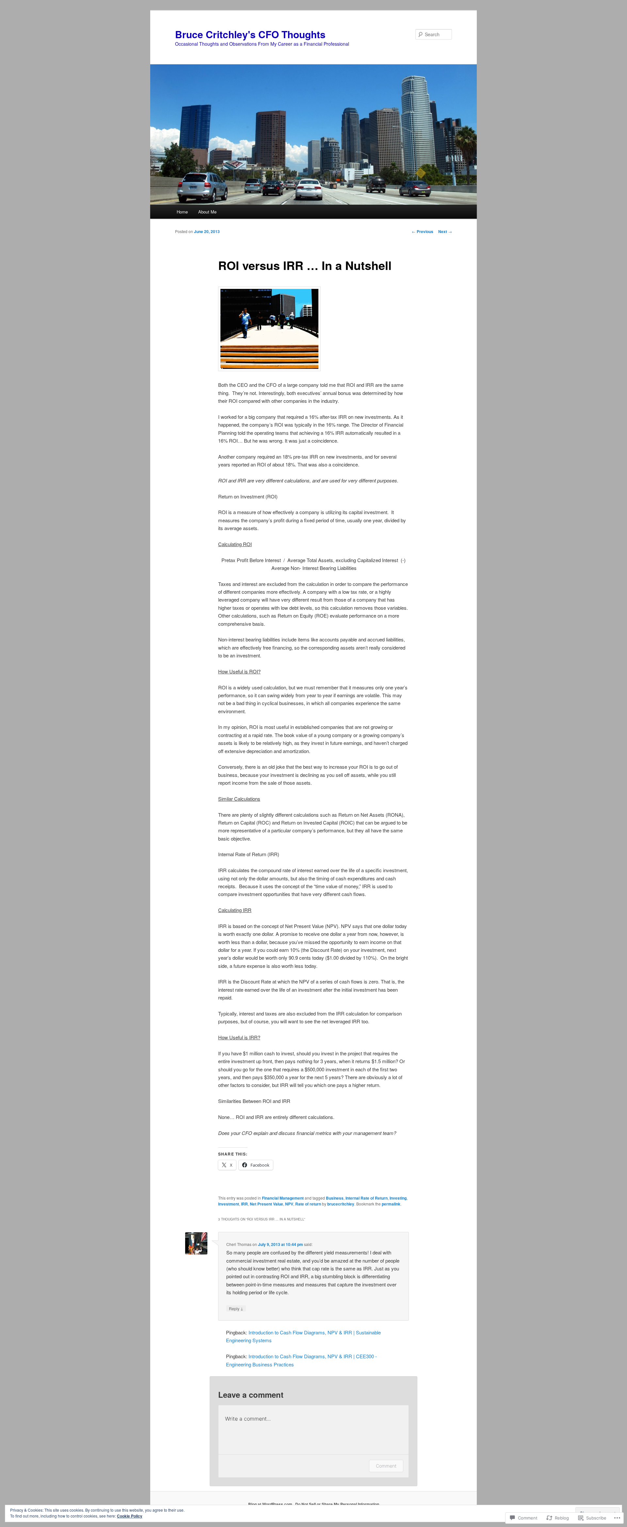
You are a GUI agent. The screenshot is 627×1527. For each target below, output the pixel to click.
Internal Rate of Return (367, 1198)
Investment (228, 1204)
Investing (398, 1198)
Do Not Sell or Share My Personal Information (337, 1504)
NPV (289, 1204)
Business (335, 1198)
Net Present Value (266, 1204)
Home (182, 212)
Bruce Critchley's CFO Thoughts (250, 34)
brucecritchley (340, 1204)
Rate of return (308, 1204)
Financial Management (283, 1198)
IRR (244, 1204)
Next (445, 231)
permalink (391, 1204)
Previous (422, 231)
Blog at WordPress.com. (270, 1504)
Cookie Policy (129, 1516)
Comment (386, 1466)
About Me (207, 212)
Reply (236, 1308)
